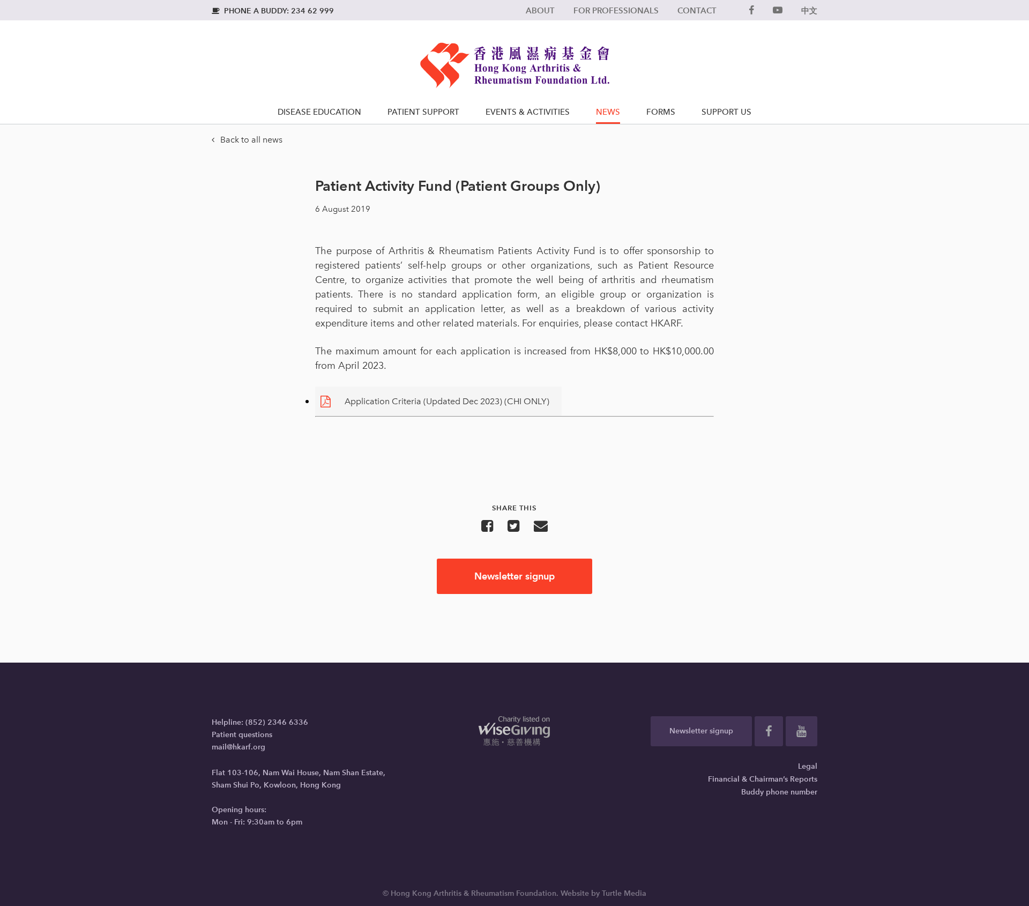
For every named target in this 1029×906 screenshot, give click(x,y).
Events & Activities (528, 112)
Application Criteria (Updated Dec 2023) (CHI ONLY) (447, 401)
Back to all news (247, 140)
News (608, 112)
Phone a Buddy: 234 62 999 (273, 11)
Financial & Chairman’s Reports (762, 779)
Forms (660, 112)
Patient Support (423, 112)
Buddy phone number (779, 792)
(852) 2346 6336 (276, 722)
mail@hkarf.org (238, 747)
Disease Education (319, 112)
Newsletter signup (514, 576)
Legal (807, 766)
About (540, 10)
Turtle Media (624, 893)
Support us (726, 112)
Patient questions (242, 734)
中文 (809, 10)
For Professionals (616, 10)
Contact (697, 10)
